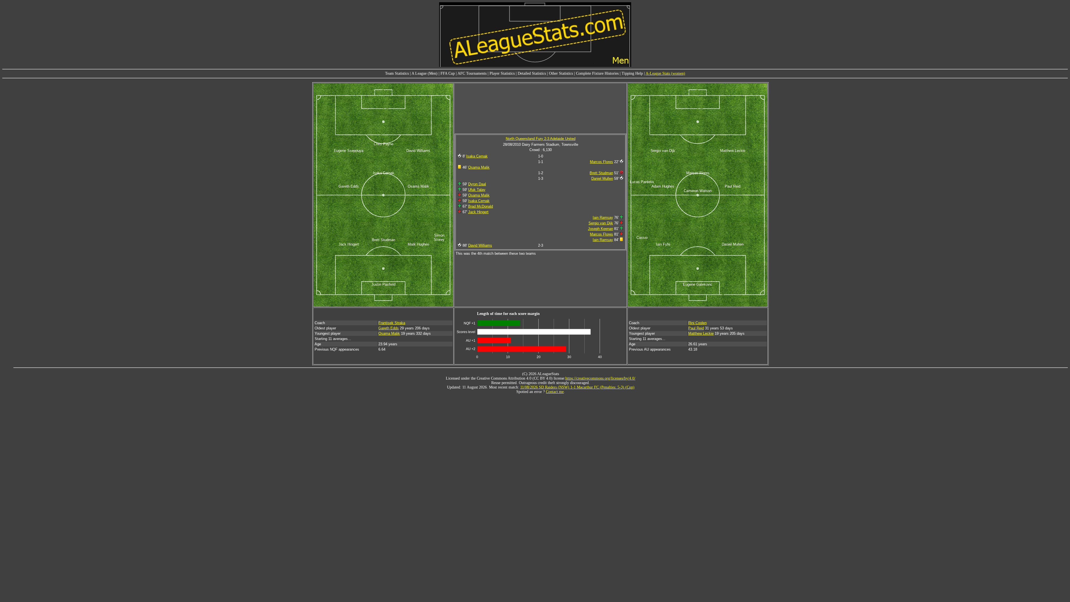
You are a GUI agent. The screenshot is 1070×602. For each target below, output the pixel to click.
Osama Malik (479, 167)
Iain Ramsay (603, 217)
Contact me (555, 392)
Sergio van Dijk (600, 223)
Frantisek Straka (391, 323)
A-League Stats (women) (665, 73)
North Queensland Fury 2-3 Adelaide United (540, 139)
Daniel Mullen (602, 178)
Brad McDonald (480, 206)
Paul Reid (696, 328)
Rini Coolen (697, 323)
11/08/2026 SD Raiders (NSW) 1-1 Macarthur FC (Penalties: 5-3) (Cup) (577, 387)
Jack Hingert (478, 212)
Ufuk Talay (476, 190)
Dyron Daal (477, 184)
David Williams (480, 245)
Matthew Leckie (701, 333)
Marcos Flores (601, 162)
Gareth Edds (388, 328)
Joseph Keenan (600, 229)
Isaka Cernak (477, 156)
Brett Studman (601, 173)
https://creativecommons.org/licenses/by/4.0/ (600, 378)
